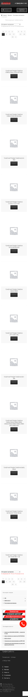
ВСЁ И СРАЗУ (7, 638)
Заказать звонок (22, 9)
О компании (7, 675)
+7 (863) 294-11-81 (21, 3)
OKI (5, 598)
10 (10, 34)
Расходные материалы (18, 15)
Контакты (7, 678)
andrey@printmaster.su (8, 690)
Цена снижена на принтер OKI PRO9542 (14, 636)
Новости (6, 672)
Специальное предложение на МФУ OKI (14, 641)
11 (13, 34)
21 (20, 34)
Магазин (10, 15)
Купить (14, 76)
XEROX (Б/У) (7, 600)
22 (24, 34)
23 (12, 37)
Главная (5, 15)
